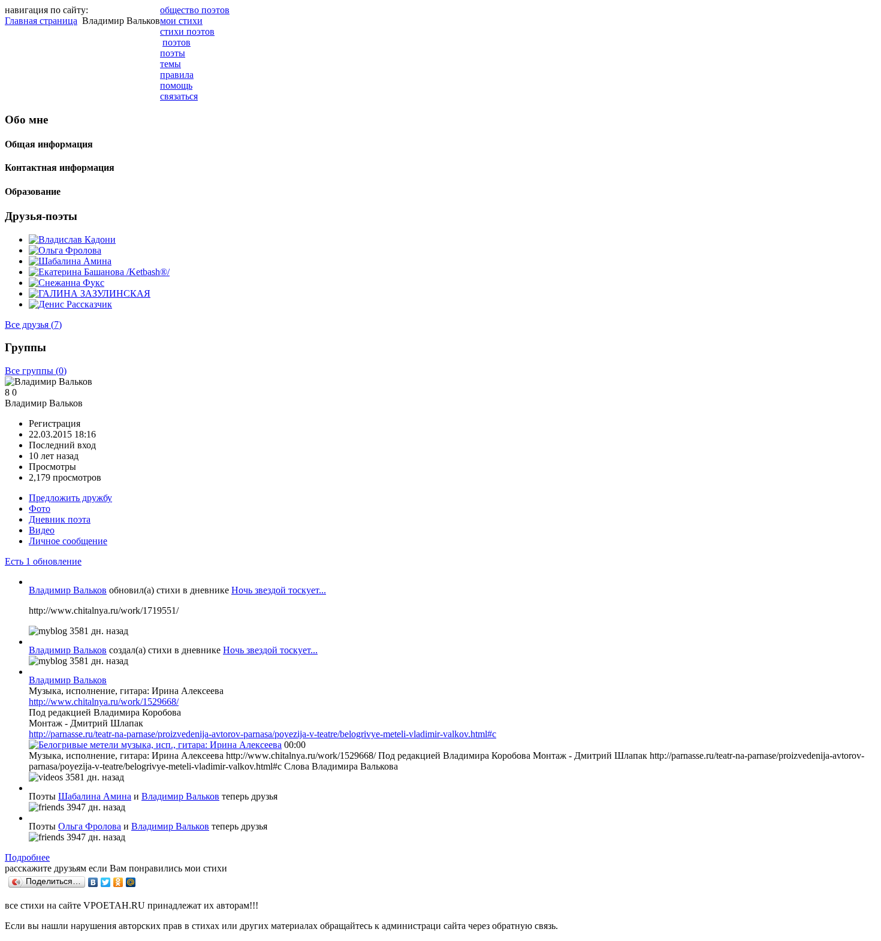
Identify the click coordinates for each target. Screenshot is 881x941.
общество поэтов (195, 10)
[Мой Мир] (131, 882)
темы (170, 64)
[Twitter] (105, 882)
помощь (176, 85)
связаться (179, 96)
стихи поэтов (187, 31)
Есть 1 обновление (43, 561)
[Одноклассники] (118, 882)
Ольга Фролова (89, 826)
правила (177, 75)
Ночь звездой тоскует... (278, 590)
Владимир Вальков (68, 590)
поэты (172, 53)
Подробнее (27, 857)
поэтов (176, 42)
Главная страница (41, 21)
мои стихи (181, 21)
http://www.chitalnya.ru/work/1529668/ (104, 701)
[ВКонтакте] (93, 882)
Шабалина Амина (94, 796)
